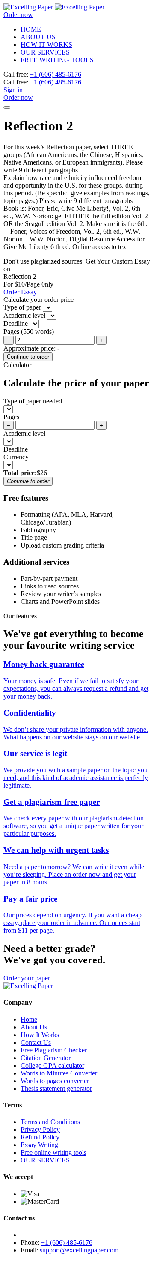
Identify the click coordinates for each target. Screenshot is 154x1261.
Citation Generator (46, 1057)
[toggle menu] (6, 107)
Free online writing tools (53, 1152)
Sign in (13, 89)
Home (29, 1019)
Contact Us (36, 1042)
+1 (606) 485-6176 (55, 74)
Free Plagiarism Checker (54, 1050)
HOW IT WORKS (46, 44)
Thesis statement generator (56, 1088)
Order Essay (20, 292)
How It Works (40, 1034)
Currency (16, 457)
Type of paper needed (32, 401)
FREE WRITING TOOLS (57, 60)
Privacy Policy (40, 1129)
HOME (31, 29)
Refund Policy (40, 1137)
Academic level (24, 433)
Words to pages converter (55, 1080)
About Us (34, 1027)
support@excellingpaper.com (79, 1250)
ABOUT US (38, 37)
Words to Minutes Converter (59, 1073)
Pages (11, 416)
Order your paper (26, 978)
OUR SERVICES (45, 52)
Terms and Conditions (50, 1121)
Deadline (15, 449)
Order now (18, 14)
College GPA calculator (52, 1065)
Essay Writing (39, 1144)
